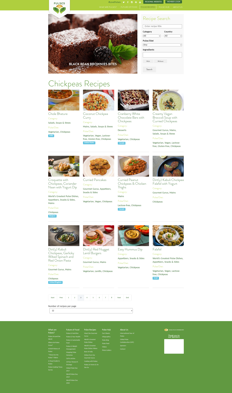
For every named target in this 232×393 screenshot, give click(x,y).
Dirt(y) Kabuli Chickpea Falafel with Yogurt (168, 182)
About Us (177, 7)
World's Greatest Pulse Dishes (63, 196)
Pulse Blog (105, 340)
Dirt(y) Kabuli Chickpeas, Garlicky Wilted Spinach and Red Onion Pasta (61, 255)
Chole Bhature (58, 114)
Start (52, 298)
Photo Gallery (106, 350)
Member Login (173, 2)
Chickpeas (65, 132)
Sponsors (123, 346)
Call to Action (70, 358)
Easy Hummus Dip (130, 249)
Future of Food (129, 7)
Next (119, 298)
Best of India (88, 352)
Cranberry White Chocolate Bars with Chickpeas (131, 117)
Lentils (98, 271)
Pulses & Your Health (73, 337)
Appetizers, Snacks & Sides (61, 200)
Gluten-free (94, 139)
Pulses (59, 9)
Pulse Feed (105, 343)
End (127, 298)
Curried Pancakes (94, 180)
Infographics (106, 337)
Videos (104, 347)
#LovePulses (115, 2)
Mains (86, 127)
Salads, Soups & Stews (59, 123)
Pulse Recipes (148, 7)
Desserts (122, 130)
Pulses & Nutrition (72, 333)
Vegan (98, 136)
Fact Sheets (106, 333)
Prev (61, 298)
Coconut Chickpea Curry (95, 116)
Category (147, 32)
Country (168, 32)
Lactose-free (124, 205)
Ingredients (148, 50)
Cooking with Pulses (90, 361)
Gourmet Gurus (160, 130)
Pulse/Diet (148, 41)
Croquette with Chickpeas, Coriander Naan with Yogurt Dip (62, 183)
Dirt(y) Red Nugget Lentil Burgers (96, 251)
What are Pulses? (108, 7)
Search (149, 69)
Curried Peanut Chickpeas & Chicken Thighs (132, 183)
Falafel (157, 249)
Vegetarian (53, 132)
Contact (122, 349)
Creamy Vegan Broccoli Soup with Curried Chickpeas (165, 117)
